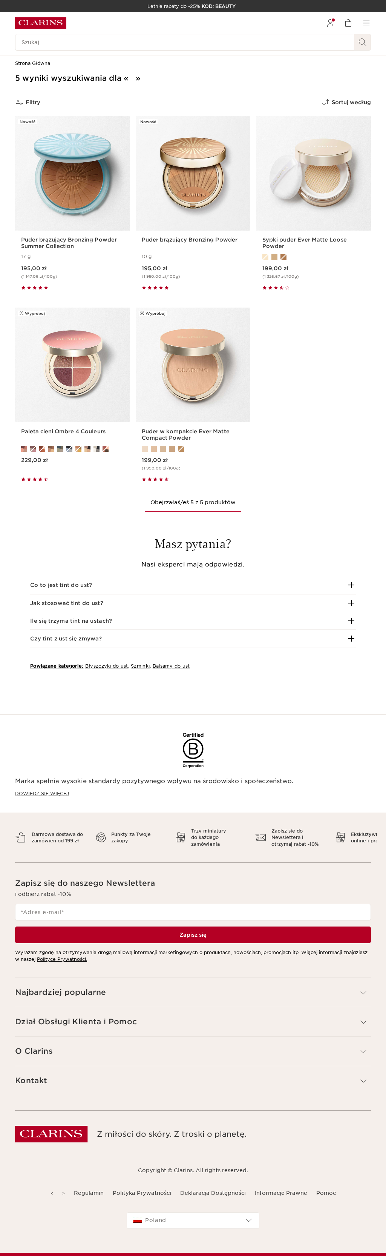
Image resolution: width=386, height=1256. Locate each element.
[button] (193, 585)
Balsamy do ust (171, 666)
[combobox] (193, 1220)
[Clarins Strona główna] (40, 23)
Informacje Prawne (281, 1193)
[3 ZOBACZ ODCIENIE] (313, 257)
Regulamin (89, 1193)
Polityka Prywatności (142, 1193)
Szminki (140, 666)
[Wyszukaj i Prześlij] (362, 42)
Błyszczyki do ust (106, 666)
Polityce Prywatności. (62, 959)
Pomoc (326, 1193)
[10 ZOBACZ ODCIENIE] (72, 449)
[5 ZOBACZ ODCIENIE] (193, 449)
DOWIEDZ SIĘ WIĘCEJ (42, 793)
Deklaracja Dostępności (213, 1193)
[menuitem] (330, 23)
